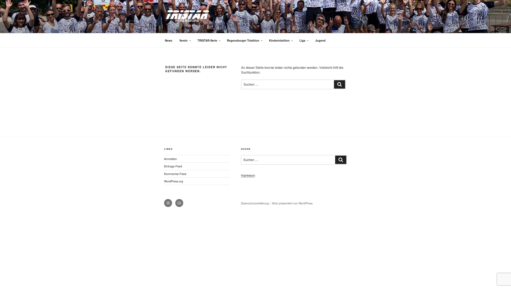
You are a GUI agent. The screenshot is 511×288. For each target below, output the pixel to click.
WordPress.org (173, 181)
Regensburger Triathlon (243, 40)
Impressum (248, 175)
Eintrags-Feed (173, 166)
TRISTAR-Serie (207, 40)
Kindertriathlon (279, 40)
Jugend (320, 40)
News (168, 40)
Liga (302, 40)
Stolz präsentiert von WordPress (292, 203)
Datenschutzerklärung (255, 203)
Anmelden (170, 159)
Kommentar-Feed (175, 174)
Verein (183, 40)
